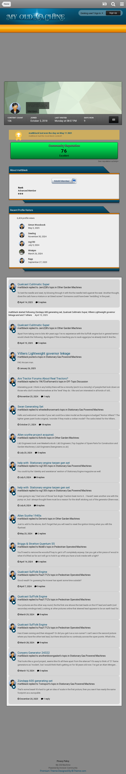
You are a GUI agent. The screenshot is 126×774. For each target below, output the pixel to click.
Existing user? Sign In (91, 13)
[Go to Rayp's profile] (22, 260)
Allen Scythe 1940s (29, 515)
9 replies (41, 586)
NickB (41, 546)
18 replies (46, 424)
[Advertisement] (42, 58)
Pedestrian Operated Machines (70, 546)
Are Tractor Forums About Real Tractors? (43, 378)
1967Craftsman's (48, 381)
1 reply (46, 396)
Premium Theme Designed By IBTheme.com (63, 771)
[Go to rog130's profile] (22, 243)
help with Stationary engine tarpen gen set (44, 462)
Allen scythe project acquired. (36, 434)
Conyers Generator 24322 (34, 652)
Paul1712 (44, 575)
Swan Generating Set (30, 406)
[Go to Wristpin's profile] (22, 252)
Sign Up (113, 13)
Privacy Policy (63, 761)
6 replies (42, 561)
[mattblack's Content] (113, 119)
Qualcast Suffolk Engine (32, 571)
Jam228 (43, 287)
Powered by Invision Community (63, 768)
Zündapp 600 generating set (48, 312)
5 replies (42, 302)
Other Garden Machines (69, 287)
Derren (42, 518)
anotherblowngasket (49, 655)
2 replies (41, 533)
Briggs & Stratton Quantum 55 (36, 543)
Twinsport (44, 684)
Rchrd (42, 437)
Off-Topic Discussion (77, 381)
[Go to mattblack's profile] (12, 286)
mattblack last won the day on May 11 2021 (50, 133)
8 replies (40, 477)
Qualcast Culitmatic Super (34, 284)
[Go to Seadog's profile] (22, 235)
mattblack (23, 287)
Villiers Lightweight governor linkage (44, 353)
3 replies (43, 670)
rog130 (42, 466)
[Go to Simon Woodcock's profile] (22, 226)
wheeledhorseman (48, 409)
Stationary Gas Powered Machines (64, 357)
